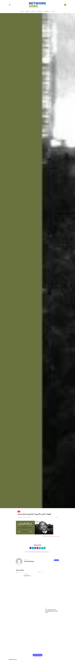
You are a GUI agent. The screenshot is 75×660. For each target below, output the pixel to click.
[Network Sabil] (37, 4)
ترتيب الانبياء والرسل (27, 575)
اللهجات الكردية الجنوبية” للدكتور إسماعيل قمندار (50, 536)
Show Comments (37, 654)
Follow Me (56, 560)
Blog (19, 511)
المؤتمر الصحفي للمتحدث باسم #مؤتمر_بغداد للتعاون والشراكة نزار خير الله (51, 611)
